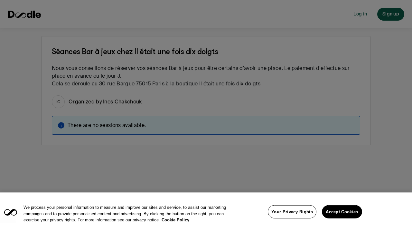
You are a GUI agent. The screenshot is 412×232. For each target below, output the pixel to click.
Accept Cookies (342, 211)
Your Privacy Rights (292, 211)
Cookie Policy (175, 220)
